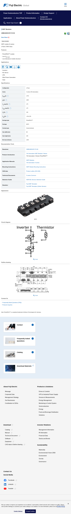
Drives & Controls (44, 391)
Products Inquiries (7, 305)
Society (41, 458)
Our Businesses (10, 400)
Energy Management (45, 400)
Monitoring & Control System (47, 403)
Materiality (42, 450)
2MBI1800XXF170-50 (32, 149)
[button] (8, 96)
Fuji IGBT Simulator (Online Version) (36, 186)
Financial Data (43, 435)
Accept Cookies (30, 511)
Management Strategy (12, 397)
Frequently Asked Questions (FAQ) (11, 302)
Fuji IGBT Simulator (31, 184)
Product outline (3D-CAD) (33, 171)
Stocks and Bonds (44, 438)
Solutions (42, 415)
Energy (41, 409)
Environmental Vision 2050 (47, 452)
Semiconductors (44, 406)
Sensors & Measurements (47, 397)
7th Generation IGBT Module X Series (36, 153)
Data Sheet (4, 37)
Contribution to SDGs (11, 403)
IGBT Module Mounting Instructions (36, 167)
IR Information (43, 432)
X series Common (31, 175)
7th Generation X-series (32, 162)
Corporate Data (9, 394)
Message (8, 391)
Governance (42, 461)
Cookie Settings (18, 511)
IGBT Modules (30, 160)
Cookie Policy (61, 506)
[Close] (68, 504)
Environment (43, 455)
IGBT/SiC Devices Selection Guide (35, 179)
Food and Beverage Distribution (48, 412)
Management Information (46, 429)
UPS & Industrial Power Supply (48, 394)
